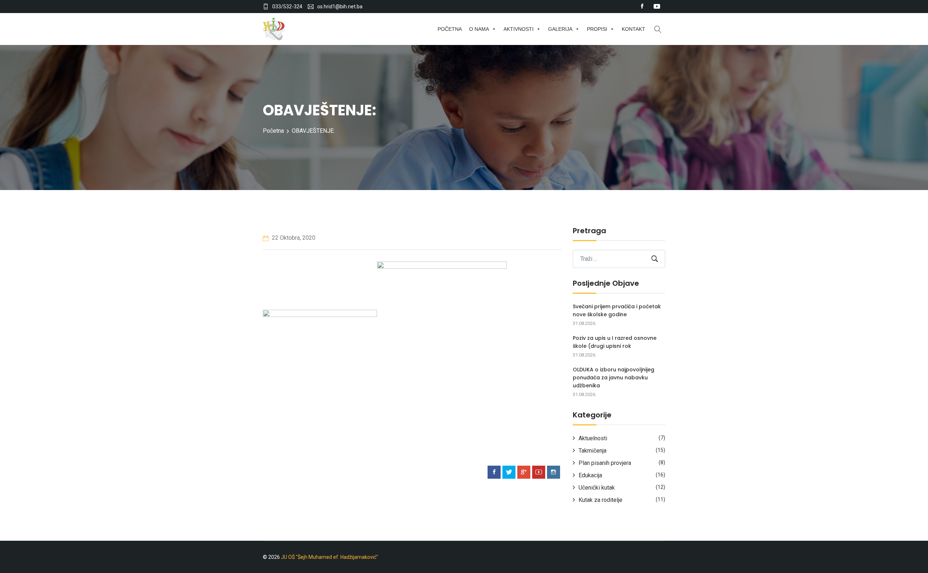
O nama (479, 29)
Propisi (597, 29)
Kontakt (633, 29)
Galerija (560, 29)
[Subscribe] (654, 258)
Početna (450, 29)
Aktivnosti (519, 29)
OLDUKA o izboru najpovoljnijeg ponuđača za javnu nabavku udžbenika (613, 377)
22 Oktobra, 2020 (292, 237)
